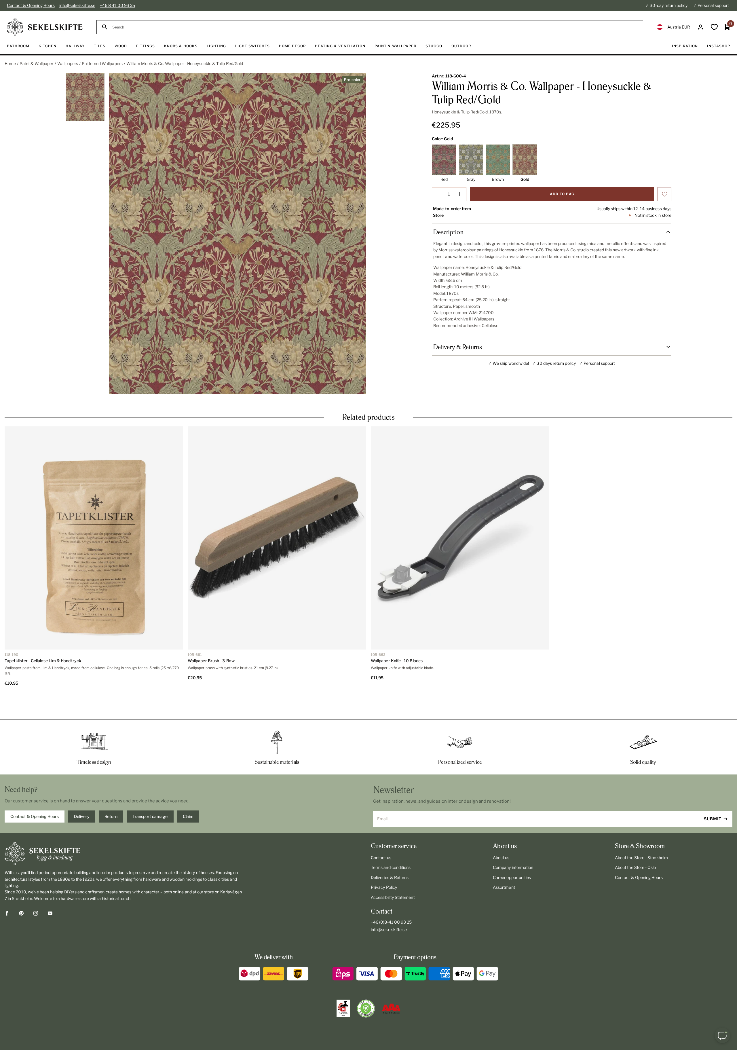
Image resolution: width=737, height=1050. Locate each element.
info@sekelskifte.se (77, 5)
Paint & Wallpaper (36, 63)
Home (10, 63)
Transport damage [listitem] (150, 795)
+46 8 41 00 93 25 (117, 5)
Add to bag (562, 194)
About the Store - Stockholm (641, 836)
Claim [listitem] (188, 795)
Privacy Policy (384, 866)
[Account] (700, 27)
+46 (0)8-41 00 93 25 (391, 901)
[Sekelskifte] (124, 832)
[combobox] (375, 27)
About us (501, 836)
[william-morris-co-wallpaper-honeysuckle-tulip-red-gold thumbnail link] (85, 97)
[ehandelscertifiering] (366, 988)
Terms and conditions (391, 846)
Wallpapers (67, 63)
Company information (513, 846)
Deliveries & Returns (390, 856)
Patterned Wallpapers (102, 63)
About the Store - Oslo (635, 846)
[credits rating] (391, 988)
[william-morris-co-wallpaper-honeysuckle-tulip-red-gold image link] (237, 233)
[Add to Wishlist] (664, 194)
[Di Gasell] (343, 988)
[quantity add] (459, 194)
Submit (712, 797)
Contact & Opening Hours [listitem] (34, 795)
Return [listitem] (111, 795)
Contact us (381, 836)
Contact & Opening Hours (31, 5)
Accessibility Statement (393, 876)
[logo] (45, 27)
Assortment (504, 866)
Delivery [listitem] (82, 795)
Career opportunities (512, 856)
